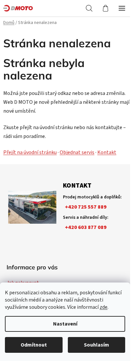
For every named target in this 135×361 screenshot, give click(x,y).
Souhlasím (96, 345)
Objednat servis (77, 152)
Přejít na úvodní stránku (30, 152)
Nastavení (65, 323)
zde (103, 307)
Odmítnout (34, 345)
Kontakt (106, 152)
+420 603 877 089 (85, 227)
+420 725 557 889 (85, 207)
